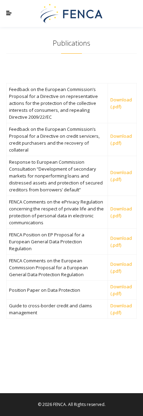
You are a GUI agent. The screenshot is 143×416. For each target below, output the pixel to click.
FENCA (71, 13)
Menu (15, 13)
